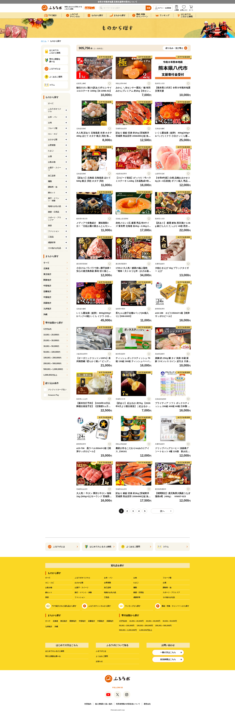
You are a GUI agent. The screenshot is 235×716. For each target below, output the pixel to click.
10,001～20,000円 (136, 621)
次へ (162, 511)
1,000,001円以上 (145, 630)
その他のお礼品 (169, 597)
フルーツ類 (167, 578)
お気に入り (184, 10)
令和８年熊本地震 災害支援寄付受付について (117, 2)
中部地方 (47, 286)
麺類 (135, 587)
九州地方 (47, 309)
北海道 (46, 268)
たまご (136, 583)
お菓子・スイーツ (81, 587)
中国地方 (47, 297)
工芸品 (106, 597)
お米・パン (108, 578)
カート (191, 10)
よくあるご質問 (102, 656)
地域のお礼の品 (110, 592)
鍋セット (48, 592)
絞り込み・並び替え (174, 48)
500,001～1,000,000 (53, 369)
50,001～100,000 (51, 352)
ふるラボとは (101, 651)
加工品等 (107, 587)
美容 (47, 597)
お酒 (164, 583)
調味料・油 (167, 587)
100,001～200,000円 (145, 625)
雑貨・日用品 (138, 592)
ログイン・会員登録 (164, 8)
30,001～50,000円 (170, 621)
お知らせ (99, 661)
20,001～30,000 (51, 340)
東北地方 (47, 274)
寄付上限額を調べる (53, 656)
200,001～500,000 (52, 363)
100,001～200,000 (52, 358)
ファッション (80, 597)
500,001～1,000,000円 (128, 630)
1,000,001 (50, 375)
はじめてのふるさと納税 (54, 651)
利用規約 (87, 704)
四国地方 (47, 303)
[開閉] (66, 110)
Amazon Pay (53, 395)
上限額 (176, 10)
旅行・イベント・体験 (83, 592)
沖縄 (45, 314)
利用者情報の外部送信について (128, 704)
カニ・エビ (49, 583)
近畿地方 (47, 291)
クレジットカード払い (57, 389)
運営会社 (147, 704)
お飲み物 (48, 587)
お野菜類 (107, 583)
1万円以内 (123, 621)
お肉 (135, 578)
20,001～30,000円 (153, 621)
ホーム (44, 41)
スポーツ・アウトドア (171, 592)
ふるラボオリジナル (82, 578)
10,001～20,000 (51, 335)
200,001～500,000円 (163, 625)
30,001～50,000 (51, 346)
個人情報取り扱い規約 (103, 704)
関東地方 (47, 280)
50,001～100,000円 (126, 625)
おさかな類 (79, 583)
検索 (148, 8)
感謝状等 (136, 597)
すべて (51, 103)
